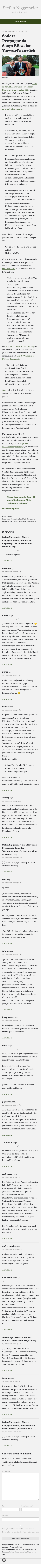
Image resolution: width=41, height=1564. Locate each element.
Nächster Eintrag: (19, 1552)
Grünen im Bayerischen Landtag (20, 346)
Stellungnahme (8, 268)
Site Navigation (20, 21)
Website (5, 1516)
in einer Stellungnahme (12, 109)
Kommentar (6, 1471)
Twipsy (5, 798)
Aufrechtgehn (9, 1246)
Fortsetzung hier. (10, 508)
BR (11, 521)
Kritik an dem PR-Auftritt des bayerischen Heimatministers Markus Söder (19, 87)
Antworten (7, 561)
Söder (4, 390)
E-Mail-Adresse (27, 1506)
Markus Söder (31, 521)
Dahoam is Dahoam (19, 521)
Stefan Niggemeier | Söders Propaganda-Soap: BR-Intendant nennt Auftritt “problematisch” (18, 1425)
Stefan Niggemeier (20, 8)
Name (4, 1506)
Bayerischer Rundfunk (18, 519)
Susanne (6, 1378)
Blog (10, 517)
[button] (4, 1560)
